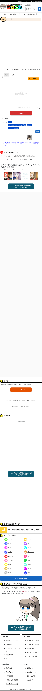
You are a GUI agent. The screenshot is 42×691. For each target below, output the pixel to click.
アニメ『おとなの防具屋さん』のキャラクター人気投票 (20, 69)
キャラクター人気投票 (13, 128)
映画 (9, 547)
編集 (37, 131)
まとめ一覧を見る (33, 652)
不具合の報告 (10, 672)
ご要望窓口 (9, 676)
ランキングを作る (33, 644)
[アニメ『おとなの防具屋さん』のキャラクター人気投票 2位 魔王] (25, 176)
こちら (29, 143)
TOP (5, 14)
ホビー (10, 552)
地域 (29, 573)
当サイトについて (12, 640)
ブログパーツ (31, 672)
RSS (7, 658)
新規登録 (24, 591)
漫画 (25, 125)
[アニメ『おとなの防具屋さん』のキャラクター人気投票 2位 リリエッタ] (34, 176)
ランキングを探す (33, 640)
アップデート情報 (12, 684)
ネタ (9, 568)
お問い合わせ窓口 (12, 680)
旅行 (29, 556)
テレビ (29, 547)
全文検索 (27, 5)
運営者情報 (9, 654)
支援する (30, 668)
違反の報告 (9, 668)
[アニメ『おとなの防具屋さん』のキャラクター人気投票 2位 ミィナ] (17, 176)
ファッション (12, 560)
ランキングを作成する (21, 578)
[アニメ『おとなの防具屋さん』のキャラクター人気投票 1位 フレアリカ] (8, 176)
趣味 (29, 560)
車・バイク (31, 552)
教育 (9, 573)
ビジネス (30, 568)
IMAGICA (29, 125)
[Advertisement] (21, 45)
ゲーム (10, 539)
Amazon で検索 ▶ (33, 78)
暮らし (29, 564)
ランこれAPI (31, 676)
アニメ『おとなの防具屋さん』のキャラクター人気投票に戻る (21, 186)
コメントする (21, 389)
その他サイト (31, 680)
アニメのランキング (14, 14)
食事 (9, 564)
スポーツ (10, 556)
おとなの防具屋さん (13, 125)
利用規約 (9, 644)
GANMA (20, 125)
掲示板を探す (31, 648)
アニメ (10, 122)
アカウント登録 (32, 656)
